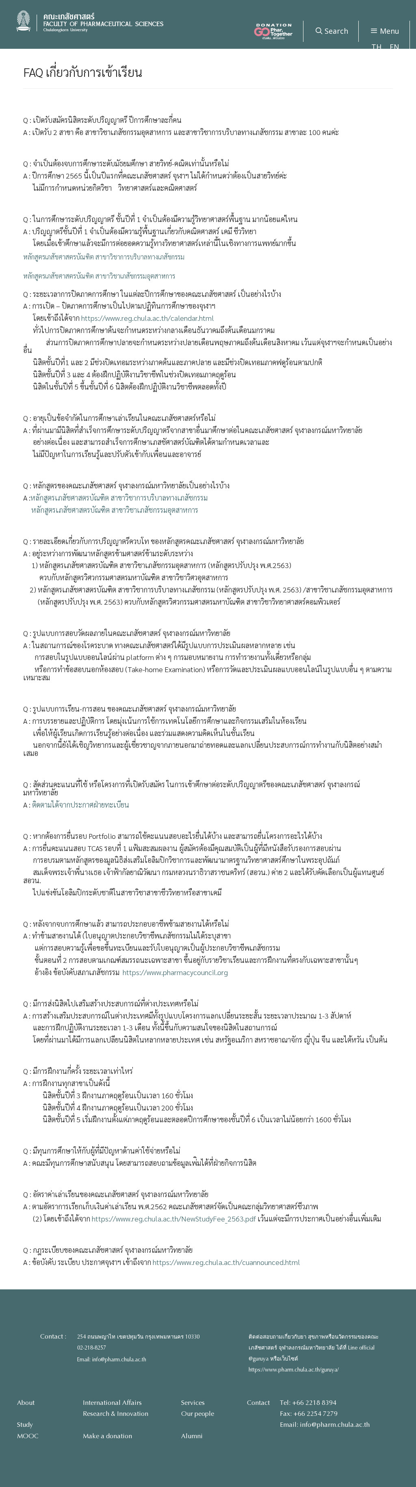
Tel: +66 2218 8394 (308, 1402)
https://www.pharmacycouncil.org (175, 972)
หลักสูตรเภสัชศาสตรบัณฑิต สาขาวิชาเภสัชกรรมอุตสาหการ (99, 276)
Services (193, 1402)
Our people (197, 1413)
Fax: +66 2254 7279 (309, 1413)
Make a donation (107, 1436)
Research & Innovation (115, 1413)
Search (335, 31)
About (26, 1402)
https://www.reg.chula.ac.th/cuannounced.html (226, 1262)
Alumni (192, 1436)
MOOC (28, 1436)
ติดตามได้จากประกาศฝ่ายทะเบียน (80, 804)
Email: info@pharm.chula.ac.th (111, 1359)
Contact (258, 1402)
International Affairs (112, 1402)
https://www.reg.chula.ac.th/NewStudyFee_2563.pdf (174, 1218)
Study (25, 1424)
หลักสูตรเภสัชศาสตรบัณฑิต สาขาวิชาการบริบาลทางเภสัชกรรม (103, 257)
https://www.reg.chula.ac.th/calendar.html (147, 317)
